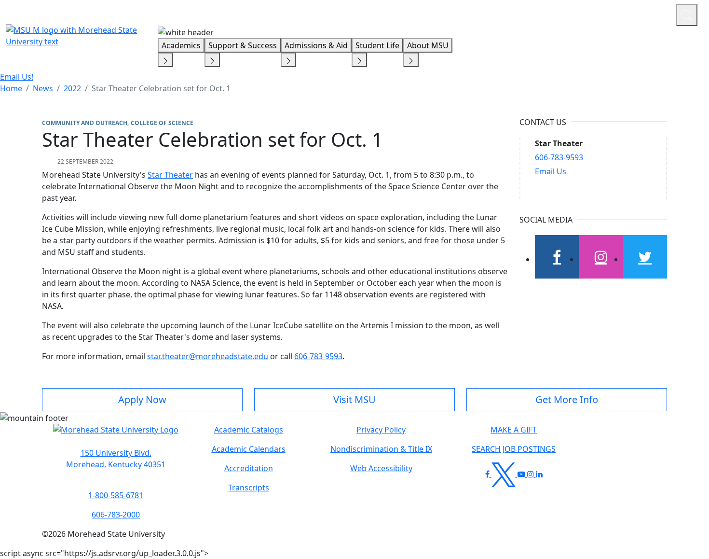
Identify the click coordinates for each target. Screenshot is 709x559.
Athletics (651, 13)
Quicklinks (543, 13)
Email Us (550, 171)
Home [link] (11, 88)
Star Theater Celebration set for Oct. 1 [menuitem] (161, 88)
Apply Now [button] (142, 399)
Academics (181, 45)
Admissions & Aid (316, 45)
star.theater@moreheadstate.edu (207, 356)
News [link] (43, 88)
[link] (116, 458)
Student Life (377, 45)
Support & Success (242, 45)
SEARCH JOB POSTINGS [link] (514, 449)
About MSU (428, 45)
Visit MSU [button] (354, 399)
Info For (484, 13)
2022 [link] (72, 88)
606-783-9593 (318, 356)
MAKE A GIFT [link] (514, 429)
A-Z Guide (604, 13)
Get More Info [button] (566, 399)
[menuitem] (11, 88)
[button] (115, 434)
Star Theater (170, 174)
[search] (686, 15)
